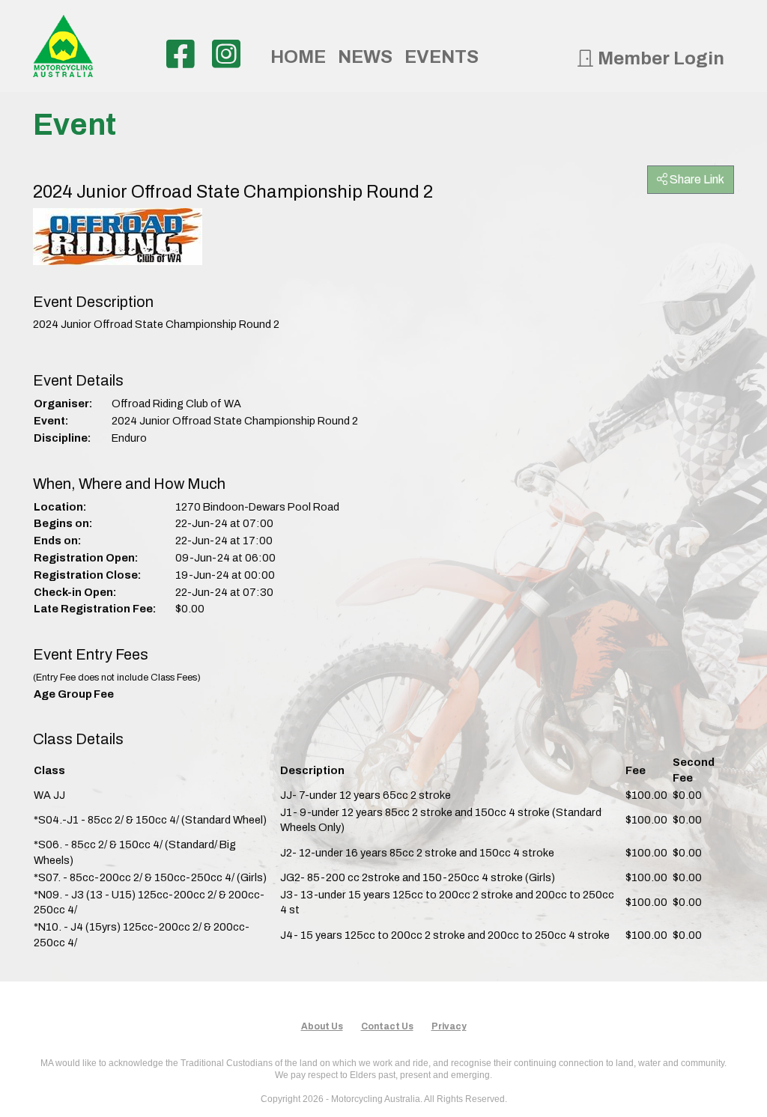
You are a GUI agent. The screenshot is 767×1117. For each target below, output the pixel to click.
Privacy (449, 1026)
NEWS (365, 57)
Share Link (695, 179)
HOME (298, 57)
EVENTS (441, 57)
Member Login (659, 58)
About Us (322, 1026)
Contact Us (387, 1026)
